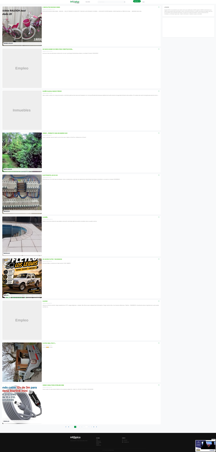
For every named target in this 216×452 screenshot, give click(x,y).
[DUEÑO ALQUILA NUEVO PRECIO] (81, 110)
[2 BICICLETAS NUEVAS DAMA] (81, 26)
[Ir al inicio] (74, 2)
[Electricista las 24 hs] (81, 194)
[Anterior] (68, 427)
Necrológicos (97, 443)
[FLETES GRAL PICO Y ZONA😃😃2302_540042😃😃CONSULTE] (81, 362)
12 (91, 426)
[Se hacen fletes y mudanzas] (81, 278)
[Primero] (66, 427)
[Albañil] (81, 236)
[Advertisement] (188, 27)
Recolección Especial (98, 442)
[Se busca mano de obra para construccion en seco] (81, 68)
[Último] (96, 427)
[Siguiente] (94, 427)
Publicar (136, 1)
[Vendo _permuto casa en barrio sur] (81, 152)
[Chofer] (81, 320)
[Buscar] (124, 2)
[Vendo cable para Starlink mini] (81, 404)
